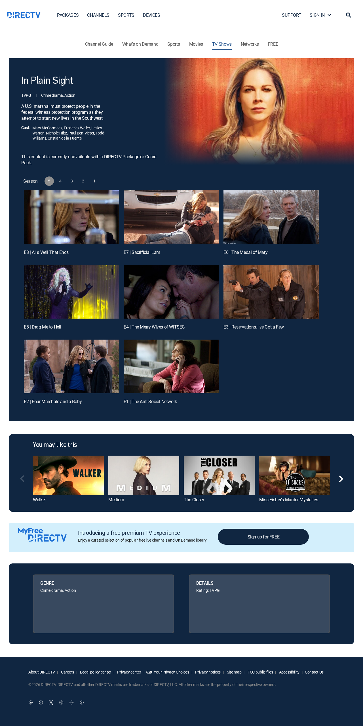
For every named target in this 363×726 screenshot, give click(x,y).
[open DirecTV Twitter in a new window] (51, 702)
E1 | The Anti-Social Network (150, 401)
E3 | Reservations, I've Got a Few (253, 327)
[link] (68, 475)
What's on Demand (140, 44)
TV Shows (222, 44)
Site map (233, 672)
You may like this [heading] (55, 445)
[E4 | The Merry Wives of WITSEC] (171, 292)
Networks (250, 44)
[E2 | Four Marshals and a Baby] (71, 366)
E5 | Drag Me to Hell (42, 327)
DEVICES (151, 15)
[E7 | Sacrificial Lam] (171, 217)
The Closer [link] (194, 499)
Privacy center (129, 672)
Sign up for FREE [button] (264, 537)
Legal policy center (95, 672)
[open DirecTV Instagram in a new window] (61, 702)
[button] (348, 15)
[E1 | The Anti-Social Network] (171, 366)
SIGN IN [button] (317, 15)
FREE (273, 44)
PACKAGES (68, 15)
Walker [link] (39, 499)
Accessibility (288, 672)
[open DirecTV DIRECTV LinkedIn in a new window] (30, 702)
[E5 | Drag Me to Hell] (71, 292)
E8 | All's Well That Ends (46, 252)
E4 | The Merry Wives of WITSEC (154, 327)
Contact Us (314, 672)
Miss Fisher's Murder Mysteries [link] (288, 499)
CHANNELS (98, 15)
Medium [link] (116, 499)
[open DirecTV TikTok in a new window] (81, 702)
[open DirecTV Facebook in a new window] (41, 702)
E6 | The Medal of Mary (245, 252)
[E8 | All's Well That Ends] (71, 217)
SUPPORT (291, 15)
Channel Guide (99, 44)
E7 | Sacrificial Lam (142, 252)
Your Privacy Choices (171, 672)
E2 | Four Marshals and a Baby (53, 401)
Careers (67, 672)
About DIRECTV (41, 672)
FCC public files (260, 672)
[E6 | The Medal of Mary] (271, 217)
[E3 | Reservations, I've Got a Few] (271, 292)
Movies (196, 44)
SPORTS (126, 15)
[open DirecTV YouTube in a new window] (71, 702)
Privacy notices (208, 672)
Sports (173, 44)
